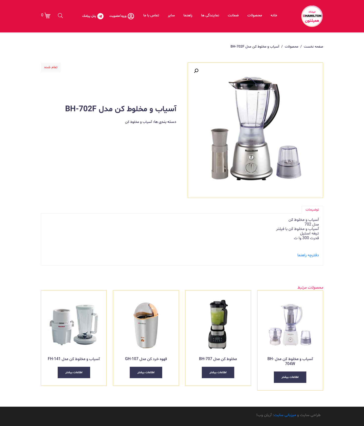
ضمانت (233, 15)
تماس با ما (151, 15)
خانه (274, 15)
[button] (196, 70)
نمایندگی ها (210, 15)
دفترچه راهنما (308, 255)
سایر (171, 15)
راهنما (187, 15)
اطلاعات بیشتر (290, 377)
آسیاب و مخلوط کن (138, 122)
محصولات (254, 15)
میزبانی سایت (285, 415)
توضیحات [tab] (312, 209)
